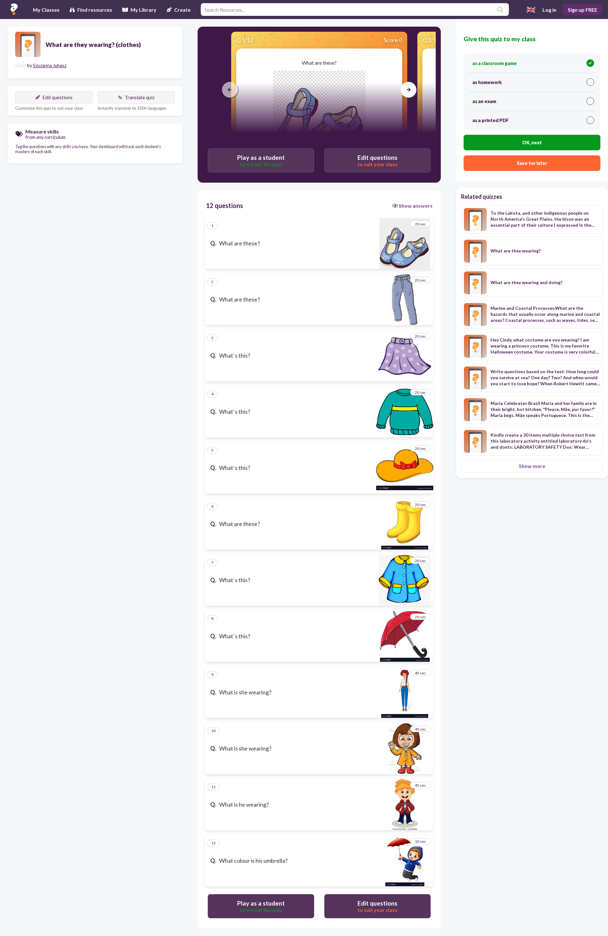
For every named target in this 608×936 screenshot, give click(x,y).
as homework (487, 82)
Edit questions (57, 97)
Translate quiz (140, 97)
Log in (549, 10)
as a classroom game (494, 63)
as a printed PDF (490, 120)
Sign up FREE (582, 10)
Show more (532, 466)
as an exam (484, 101)
